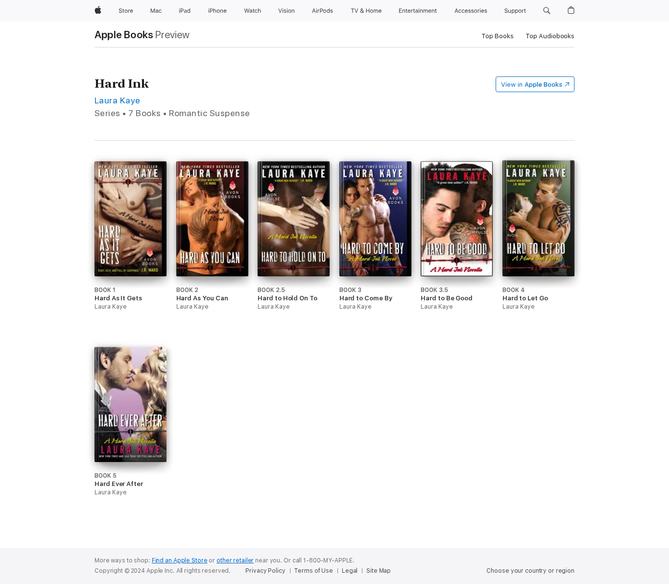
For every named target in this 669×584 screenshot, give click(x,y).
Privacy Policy (265, 570)
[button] (546, 11)
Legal (350, 570)
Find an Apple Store (180, 560)
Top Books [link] (497, 36)
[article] (131, 254)
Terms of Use (313, 570)
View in (531, 84)
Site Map (378, 570)
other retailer (235, 560)
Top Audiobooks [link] (550, 36)
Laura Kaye (118, 100)
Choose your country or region (530, 570)
